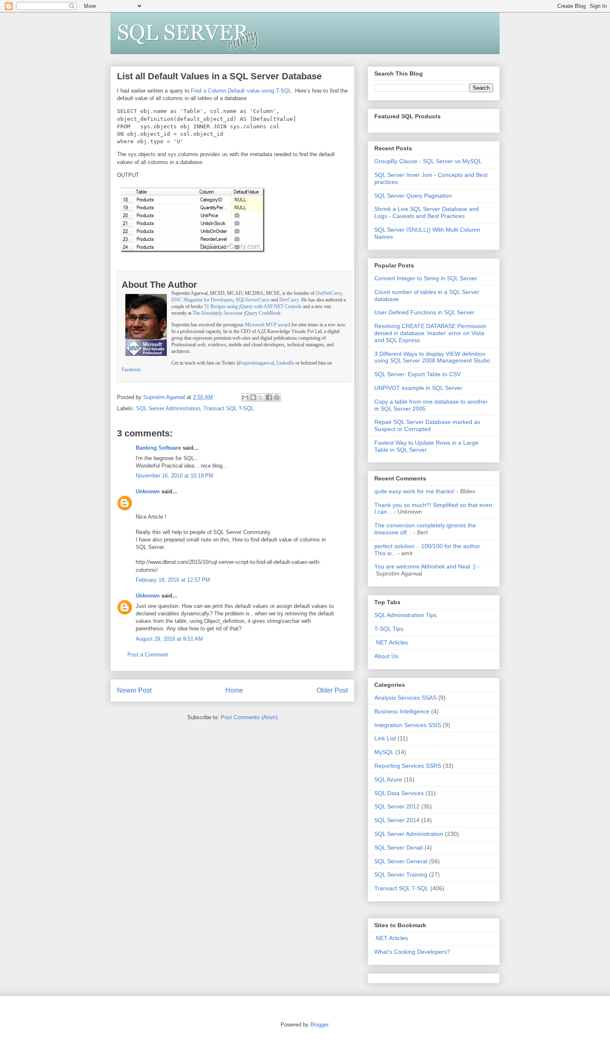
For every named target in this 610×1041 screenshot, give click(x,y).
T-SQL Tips (388, 628)
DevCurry (289, 300)
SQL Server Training (400, 874)
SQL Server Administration (168, 408)
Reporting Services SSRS (407, 765)
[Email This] (245, 397)
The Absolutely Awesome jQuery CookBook (237, 313)
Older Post (332, 690)
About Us (386, 656)
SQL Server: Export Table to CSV (417, 374)
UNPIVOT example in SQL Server (418, 388)
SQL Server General (400, 861)
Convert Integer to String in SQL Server (425, 278)
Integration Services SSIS (407, 725)
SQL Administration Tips (405, 615)
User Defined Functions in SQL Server (424, 312)
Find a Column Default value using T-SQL (241, 91)
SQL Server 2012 (397, 806)
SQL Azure (388, 779)
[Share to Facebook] (269, 397)
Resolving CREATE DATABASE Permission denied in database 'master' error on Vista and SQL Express (430, 333)
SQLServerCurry (253, 300)
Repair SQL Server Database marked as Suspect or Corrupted (427, 425)
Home (234, 690)
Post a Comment (147, 655)
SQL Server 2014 (397, 820)
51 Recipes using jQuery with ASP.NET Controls (253, 306)
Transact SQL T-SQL (228, 408)
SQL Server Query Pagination (413, 195)
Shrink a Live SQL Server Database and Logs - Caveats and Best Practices (426, 212)
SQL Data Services (399, 793)
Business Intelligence (401, 711)
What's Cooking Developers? (412, 951)
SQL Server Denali (398, 847)
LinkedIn (285, 363)
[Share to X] (261, 397)
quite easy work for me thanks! (414, 491)
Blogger (319, 1024)
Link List (385, 738)
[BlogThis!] (253, 397)
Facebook (131, 369)
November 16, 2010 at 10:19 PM (174, 476)
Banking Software (158, 448)
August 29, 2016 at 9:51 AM (169, 639)
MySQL (384, 752)
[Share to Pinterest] (277, 397)
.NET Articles (391, 642)
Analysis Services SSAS (405, 697)
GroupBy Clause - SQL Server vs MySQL (428, 161)
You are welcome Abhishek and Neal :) (425, 566)
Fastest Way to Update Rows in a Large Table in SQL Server (426, 446)
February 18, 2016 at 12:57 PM (173, 580)
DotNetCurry (329, 293)
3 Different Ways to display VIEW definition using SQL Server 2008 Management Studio (432, 357)
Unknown (148, 491)
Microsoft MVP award (267, 325)
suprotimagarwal (257, 363)
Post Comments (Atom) (249, 717)
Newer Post (134, 690)
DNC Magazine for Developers (202, 300)
